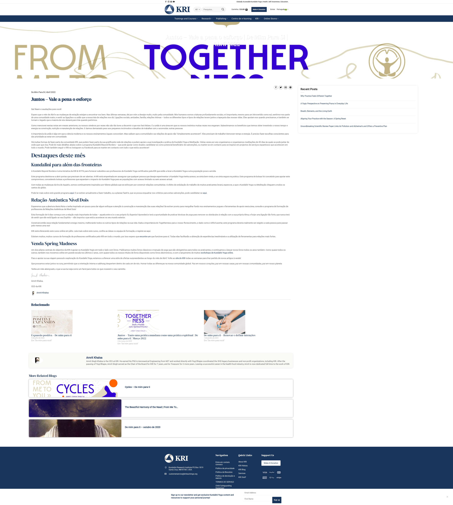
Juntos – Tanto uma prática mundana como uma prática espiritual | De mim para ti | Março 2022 (158, 336)
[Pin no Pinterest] (290, 87)
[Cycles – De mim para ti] (75, 388)
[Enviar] (222, 9)
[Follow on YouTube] (174, 2)
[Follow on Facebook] (166, 2)
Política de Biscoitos (224, 472)
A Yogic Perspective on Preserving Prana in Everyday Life (324, 103)
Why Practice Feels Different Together (316, 96)
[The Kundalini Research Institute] (177, 9)
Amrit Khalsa (43, 292)
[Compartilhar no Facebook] (276, 87)
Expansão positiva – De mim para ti (51, 335)
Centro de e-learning (241, 18)
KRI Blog (241, 469)
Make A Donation (259, 9)
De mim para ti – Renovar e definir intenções (229, 335)
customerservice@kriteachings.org (183, 474)
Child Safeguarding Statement (224, 487)
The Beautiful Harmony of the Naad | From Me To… (151, 407)
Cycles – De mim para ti (137, 387)
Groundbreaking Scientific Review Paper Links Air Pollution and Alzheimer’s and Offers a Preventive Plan (344, 126)
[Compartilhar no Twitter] (281, 87)
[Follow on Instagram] (168, 2)
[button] (240, 9)
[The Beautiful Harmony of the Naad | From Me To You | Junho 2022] (75, 408)
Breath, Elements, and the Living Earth (316, 111)
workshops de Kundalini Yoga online (217, 253)
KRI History (243, 466)
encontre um (145, 236)
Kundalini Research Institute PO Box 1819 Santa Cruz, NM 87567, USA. (186, 468)
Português (281, 9)
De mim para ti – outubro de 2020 (142, 427)
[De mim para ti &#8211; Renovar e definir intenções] (246, 322)
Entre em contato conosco (223, 463)
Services (241, 473)
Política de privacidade (225, 468)
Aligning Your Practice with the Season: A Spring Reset (323, 119)
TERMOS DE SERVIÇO (225, 482)
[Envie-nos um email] (171, 2)
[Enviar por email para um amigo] (285, 87)
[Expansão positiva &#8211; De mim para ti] (73, 322)
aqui (72, 193)
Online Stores (270, 18)
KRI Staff (242, 477)
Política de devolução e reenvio (225, 477)
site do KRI (180, 258)
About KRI (242, 462)
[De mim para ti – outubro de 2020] (75, 428)
